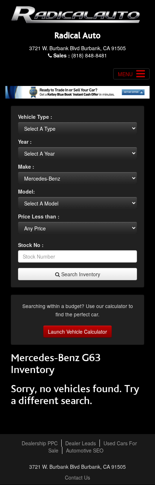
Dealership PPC (40, 443)
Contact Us (77, 477)
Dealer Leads (80, 443)
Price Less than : (38, 216)
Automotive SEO (84, 450)
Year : (25, 141)
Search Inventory (80, 274)
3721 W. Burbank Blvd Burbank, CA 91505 (77, 48)
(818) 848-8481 (80, 55)
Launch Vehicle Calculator (77, 331)
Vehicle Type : (35, 116)
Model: (26, 191)
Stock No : (31, 244)
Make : (26, 166)
